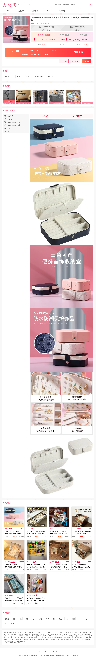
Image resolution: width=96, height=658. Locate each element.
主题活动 (35, 11)
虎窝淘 (10, 4)
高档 (20, 619)
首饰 (79, 619)
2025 (47, 619)
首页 (7, 11)
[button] (11, 41)
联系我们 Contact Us (72, 655)
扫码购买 (75, 61)
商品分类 (21, 11)
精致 (26, 619)
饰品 (60, 619)
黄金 (12, 623)
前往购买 (86, 61)
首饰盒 (18, 77)
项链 (67, 619)
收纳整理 (26, 77)
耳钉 (33, 619)
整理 (6, 623)
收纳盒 (40, 619)
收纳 (54, 619)
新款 (73, 619)
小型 (86, 619)
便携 (14, 619)
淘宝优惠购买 (77, 116)
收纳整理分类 (9, 77)
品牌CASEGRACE (38, 77)
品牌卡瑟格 (51, 77)
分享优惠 (64, 61)
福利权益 (48, 11)
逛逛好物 (62, 11)
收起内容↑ (45, 116)
